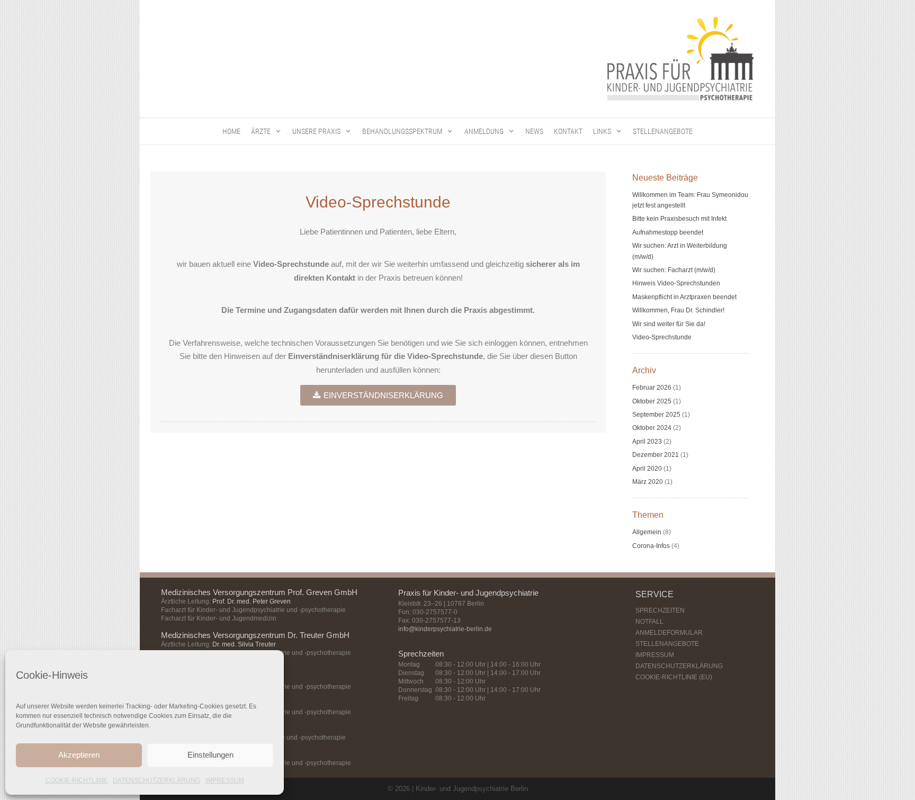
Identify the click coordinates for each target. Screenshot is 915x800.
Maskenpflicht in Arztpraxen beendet (684, 297)
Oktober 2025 (651, 401)
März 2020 (647, 482)
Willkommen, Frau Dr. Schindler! (678, 310)
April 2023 (647, 441)
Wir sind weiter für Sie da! (668, 324)
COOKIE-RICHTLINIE (76, 780)
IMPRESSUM (224, 780)
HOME (231, 131)
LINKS (602, 131)
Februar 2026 (651, 387)
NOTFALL (649, 621)
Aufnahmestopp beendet (667, 232)
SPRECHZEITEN (660, 610)
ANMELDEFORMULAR (669, 632)
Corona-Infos (651, 546)
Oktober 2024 (651, 428)
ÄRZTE (261, 131)
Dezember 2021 (655, 455)
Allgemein (646, 532)
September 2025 (656, 414)
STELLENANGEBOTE (663, 131)
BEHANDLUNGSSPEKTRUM (402, 131)
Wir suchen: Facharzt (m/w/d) (673, 270)
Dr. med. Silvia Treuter (244, 644)
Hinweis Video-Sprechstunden (676, 283)
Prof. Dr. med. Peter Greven (251, 601)
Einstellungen (210, 754)
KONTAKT (568, 131)
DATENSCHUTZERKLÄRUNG (156, 780)
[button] (279, 131)
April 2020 (647, 468)
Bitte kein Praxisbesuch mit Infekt (679, 218)
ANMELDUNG (484, 131)
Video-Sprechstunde (662, 337)
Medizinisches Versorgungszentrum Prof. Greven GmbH (259, 592)
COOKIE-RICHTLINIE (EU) (673, 677)
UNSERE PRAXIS (316, 131)
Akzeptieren (79, 754)
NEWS (534, 131)
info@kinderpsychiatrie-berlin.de (445, 629)
